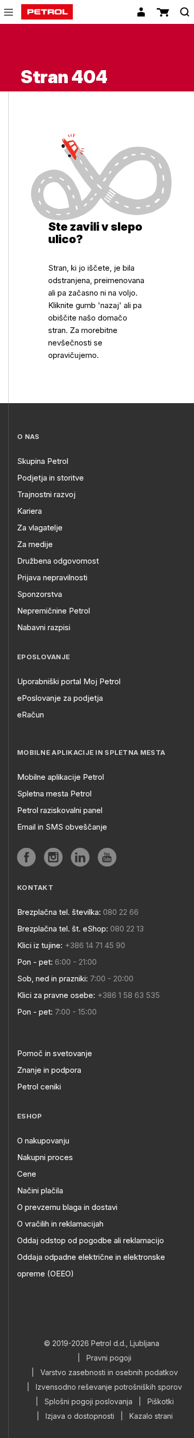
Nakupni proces (45, 1157)
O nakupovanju (43, 1141)
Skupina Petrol (42, 461)
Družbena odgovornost (58, 561)
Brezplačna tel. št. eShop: (62, 929)
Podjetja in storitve (50, 478)
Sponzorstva (39, 594)
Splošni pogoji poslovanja (88, 1402)
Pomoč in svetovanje (54, 1053)
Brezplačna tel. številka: (59, 912)
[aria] (26, 857)
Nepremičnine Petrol (53, 611)
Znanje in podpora (49, 1070)
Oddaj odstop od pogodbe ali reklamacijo (90, 1240)
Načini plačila (40, 1190)
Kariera (29, 511)
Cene (26, 1174)
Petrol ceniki (39, 1086)
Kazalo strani (151, 1416)
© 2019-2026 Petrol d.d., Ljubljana (101, 1343)
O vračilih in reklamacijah (60, 1224)
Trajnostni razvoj (46, 494)
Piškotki (160, 1402)
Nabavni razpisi (43, 627)
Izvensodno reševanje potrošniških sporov (109, 1387)
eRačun (30, 715)
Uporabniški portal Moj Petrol (69, 681)
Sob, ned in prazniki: (52, 978)
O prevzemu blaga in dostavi (67, 1207)
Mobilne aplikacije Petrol (60, 777)
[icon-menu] (8, 12)
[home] (47, 12)
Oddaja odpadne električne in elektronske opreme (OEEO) (91, 1265)
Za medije (35, 544)
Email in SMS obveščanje (62, 827)
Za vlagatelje (40, 527)
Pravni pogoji (108, 1358)
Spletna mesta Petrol (54, 793)
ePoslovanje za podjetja (60, 698)
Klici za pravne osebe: (56, 995)
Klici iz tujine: (40, 945)
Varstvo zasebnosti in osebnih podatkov (109, 1372)
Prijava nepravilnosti (52, 577)
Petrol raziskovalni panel (59, 810)
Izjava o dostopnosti (80, 1416)
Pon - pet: (35, 962)
